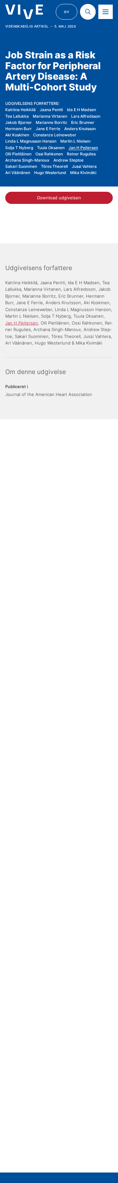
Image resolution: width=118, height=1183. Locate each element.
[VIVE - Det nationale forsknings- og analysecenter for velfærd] (24, 12)
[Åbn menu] (105, 12)
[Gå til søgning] (88, 12)
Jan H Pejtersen (83, 147)
